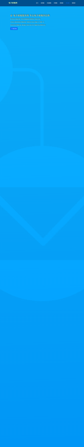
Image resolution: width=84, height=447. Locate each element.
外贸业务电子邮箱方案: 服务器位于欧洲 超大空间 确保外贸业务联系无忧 (27, 25)
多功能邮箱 (49, 2)
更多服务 (61, 2)
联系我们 (73, 2)
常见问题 (67, 2)
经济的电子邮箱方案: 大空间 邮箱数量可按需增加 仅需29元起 (25, 19)
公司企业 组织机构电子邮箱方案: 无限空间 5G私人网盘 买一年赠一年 (27, 22)
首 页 (37, 2)
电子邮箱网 (13, 3)
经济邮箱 (42, 2)
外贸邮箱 (55, 2)
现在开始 (14, 28)
